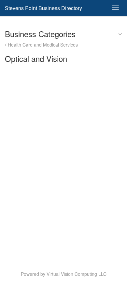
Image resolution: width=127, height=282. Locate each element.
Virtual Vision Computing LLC (76, 274)
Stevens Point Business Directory (43, 8)
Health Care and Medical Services (42, 44)
